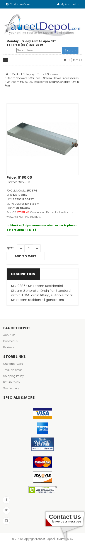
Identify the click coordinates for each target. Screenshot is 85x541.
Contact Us (10, 341)
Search (70, 50)
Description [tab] (23, 273)
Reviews (8, 347)
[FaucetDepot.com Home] (42, 24)
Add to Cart (25, 256)
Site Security (11, 388)
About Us (9, 335)
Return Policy (11, 382)
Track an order (12, 370)
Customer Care (13, 364)
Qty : (10, 248)
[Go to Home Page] (7, 74)
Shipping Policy (13, 376)
